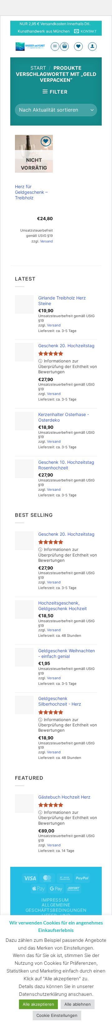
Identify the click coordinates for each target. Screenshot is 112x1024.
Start (38, 68)
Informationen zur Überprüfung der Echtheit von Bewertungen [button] (67, 366)
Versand (46, 241)
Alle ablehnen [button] (77, 1004)
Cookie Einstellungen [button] (56, 1015)
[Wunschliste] (78, 46)
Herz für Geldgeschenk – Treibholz (31, 192)
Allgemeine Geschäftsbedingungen (56, 907)
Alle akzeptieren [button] (38, 1004)
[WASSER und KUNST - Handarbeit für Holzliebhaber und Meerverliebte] (30, 46)
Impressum (55, 899)
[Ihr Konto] (92, 46)
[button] (55, 46)
